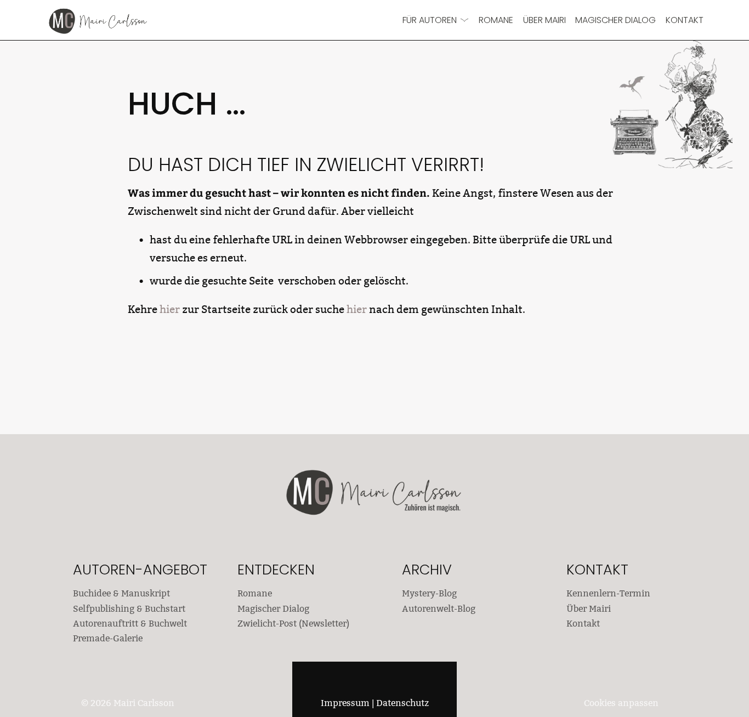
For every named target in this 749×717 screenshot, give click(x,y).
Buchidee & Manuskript (121, 593)
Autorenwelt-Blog (438, 609)
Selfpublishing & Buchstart (129, 609)
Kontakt (684, 20)
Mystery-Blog (429, 593)
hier (170, 309)
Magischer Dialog (615, 20)
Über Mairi (544, 20)
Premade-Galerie (108, 638)
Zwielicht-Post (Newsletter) (293, 623)
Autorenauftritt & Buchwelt (130, 623)
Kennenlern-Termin (608, 593)
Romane (496, 20)
